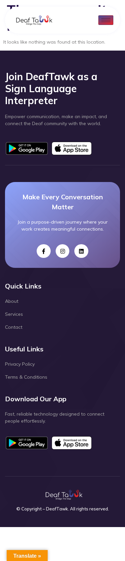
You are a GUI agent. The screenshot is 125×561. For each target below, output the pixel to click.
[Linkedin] (81, 251)
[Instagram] (63, 251)
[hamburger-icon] (105, 20)
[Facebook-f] (44, 251)
